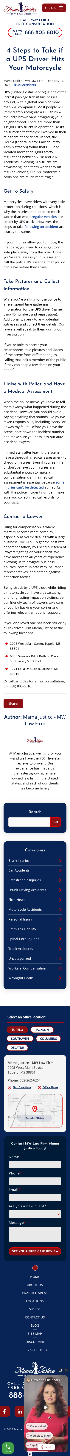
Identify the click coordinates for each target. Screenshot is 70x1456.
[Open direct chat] (60, 1370)
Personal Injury (20, 919)
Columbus (48, 1039)
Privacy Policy (35, 1350)
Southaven (20, 1039)
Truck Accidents (24, 85)
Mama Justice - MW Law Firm (44, 720)
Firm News (16, 899)
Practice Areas (35, 1293)
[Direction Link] (35, 1096)
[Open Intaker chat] (30, 1454)
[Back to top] (35, 1268)
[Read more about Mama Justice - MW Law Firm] (35, 733)
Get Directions (22, 1087)
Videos (35, 1309)
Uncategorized (19, 958)
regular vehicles (44, 216)
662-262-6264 (24, 1080)
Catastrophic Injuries (24, 880)
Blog (35, 1325)
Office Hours (50, 1087)
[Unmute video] (46, 1407)
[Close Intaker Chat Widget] (66, 1370)
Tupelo (17, 1030)
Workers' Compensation (27, 968)
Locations (35, 1301)
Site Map (35, 1334)
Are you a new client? (27, 1206)
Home (35, 1277)
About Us (35, 1285)
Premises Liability (22, 929)
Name (15, 1157)
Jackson (42, 1030)
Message (17, 1222)
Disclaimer (35, 1342)
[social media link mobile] (20, 1411)
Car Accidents (19, 870)
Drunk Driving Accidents (27, 890)
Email (15, 1189)
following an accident (41, 226)
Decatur (17, 1048)
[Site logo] (21, 8)
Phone (15, 1173)
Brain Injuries (18, 860)
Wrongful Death (20, 978)
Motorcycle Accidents (25, 909)
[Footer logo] (35, 1363)
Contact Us (35, 1317)
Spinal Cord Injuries (23, 939)
